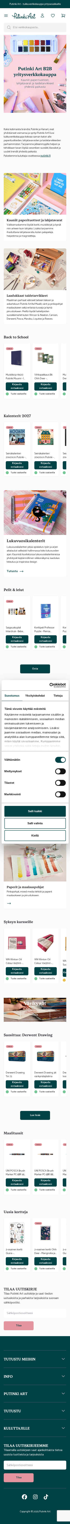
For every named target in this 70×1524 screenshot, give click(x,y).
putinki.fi (46, 155)
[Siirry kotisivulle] (24, 16)
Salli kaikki (35, 811)
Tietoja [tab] (58, 695)
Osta (35, 669)
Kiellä (35, 835)
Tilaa (18, 1326)
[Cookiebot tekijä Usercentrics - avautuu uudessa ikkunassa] (50, 685)
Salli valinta (35, 823)
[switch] (60, 771)
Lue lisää (35, 1115)
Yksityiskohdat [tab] (35, 695)
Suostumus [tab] (12, 695)
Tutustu (12, 571)
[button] (35, 1359)
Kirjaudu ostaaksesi (17, 386)
